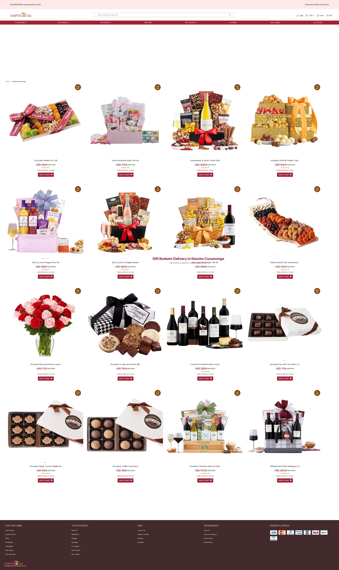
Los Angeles (75, 546)
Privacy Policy (208, 538)
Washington (75, 534)
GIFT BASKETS (190, 22)
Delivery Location (143, 534)
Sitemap (140, 538)
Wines (7, 538)
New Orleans (76, 554)
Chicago (74, 538)
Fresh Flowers (9, 530)
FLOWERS (233, 22)
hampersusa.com (21, 566)
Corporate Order (312, 4)
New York (74, 530)
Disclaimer (141, 542)
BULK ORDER (275, 22)
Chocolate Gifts (10, 554)
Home (8, 81)
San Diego (75, 542)
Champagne (9, 546)
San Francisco (76, 550)
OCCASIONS (62, 22)
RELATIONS (105, 22)
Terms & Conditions (210, 534)
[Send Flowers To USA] (21, 14)
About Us (207, 530)
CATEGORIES (20, 22)
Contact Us (324, 4)
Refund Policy (208, 542)
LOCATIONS (317, 22)
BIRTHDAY (148, 22)
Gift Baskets (9, 542)
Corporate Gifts (10, 534)
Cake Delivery (9, 550)
